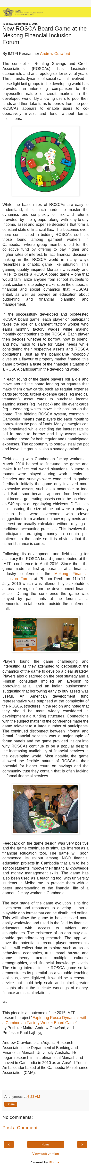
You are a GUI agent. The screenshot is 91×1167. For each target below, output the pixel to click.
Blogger (54, 1162)
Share (11, 1104)
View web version (45, 1154)
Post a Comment (19, 1127)
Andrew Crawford (55, 54)
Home (45, 1144)
